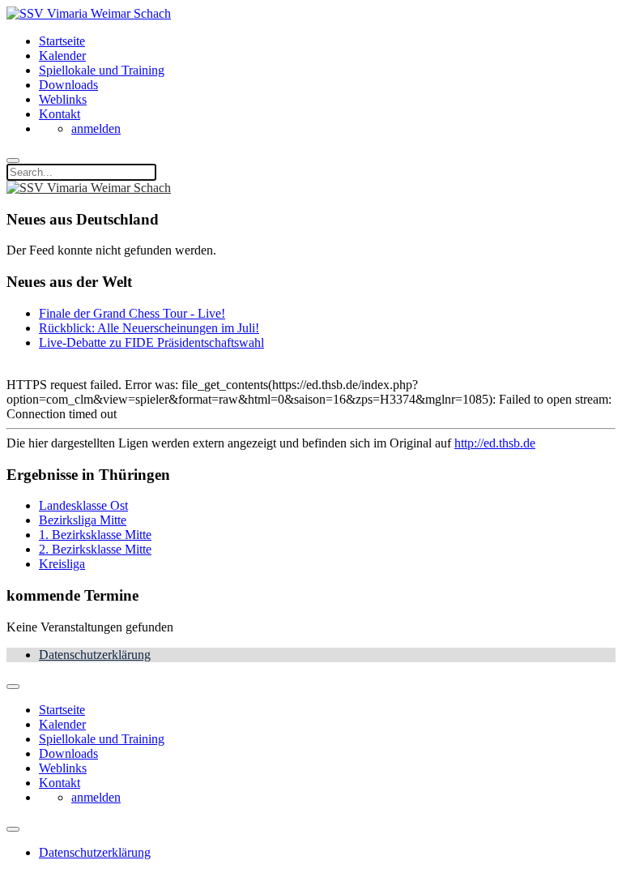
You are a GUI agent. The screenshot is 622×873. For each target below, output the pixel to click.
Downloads (68, 85)
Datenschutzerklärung (95, 654)
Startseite (62, 41)
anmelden (96, 128)
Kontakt (59, 114)
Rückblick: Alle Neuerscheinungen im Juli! (149, 328)
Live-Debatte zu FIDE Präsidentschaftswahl (151, 342)
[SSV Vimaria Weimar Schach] (88, 13)
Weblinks (63, 99)
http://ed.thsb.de (494, 443)
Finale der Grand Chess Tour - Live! (132, 313)
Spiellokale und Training (101, 70)
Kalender (62, 55)
